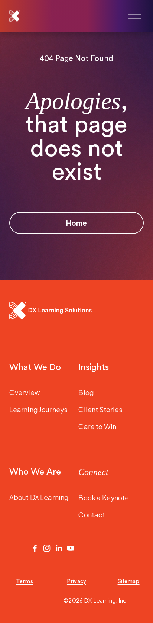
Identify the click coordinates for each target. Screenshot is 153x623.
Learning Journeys (38, 409)
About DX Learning (39, 497)
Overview (24, 392)
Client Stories (100, 409)
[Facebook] (35, 548)
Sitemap (129, 581)
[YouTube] (70, 548)
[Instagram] (47, 548)
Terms (24, 581)
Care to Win (97, 426)
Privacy (76, 581)
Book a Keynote (103, 497)
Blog (86, 392)
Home (76, 222)
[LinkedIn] (58, 548)
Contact (91, 514)
